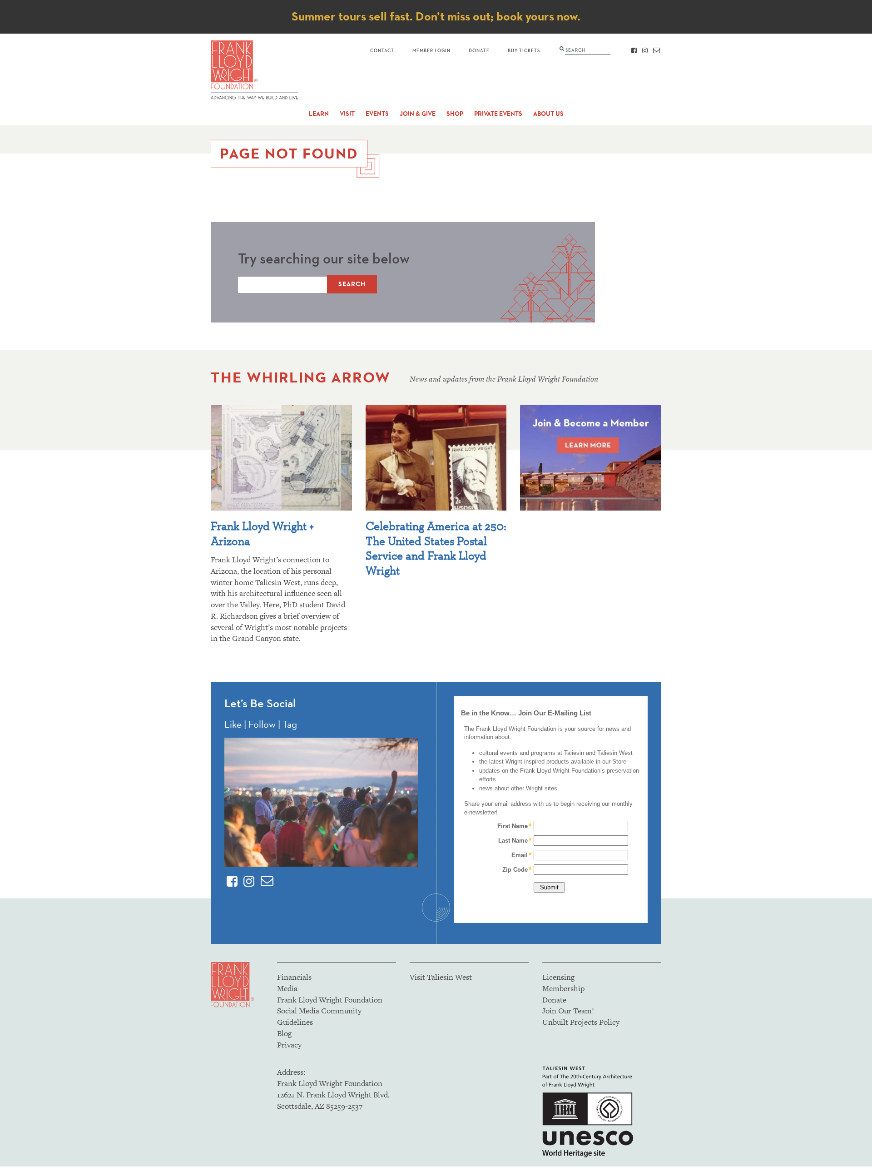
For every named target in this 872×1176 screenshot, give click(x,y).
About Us (548, 113)
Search (352, 284)
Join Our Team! (568, 1010)
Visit (347, 113)
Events (377, 113)
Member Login (431, 50)
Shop (454, 113)
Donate (479, 50)
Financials (294, 977)
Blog (284, 1033)
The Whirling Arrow (301, 377)
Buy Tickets (524, 50)
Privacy (289, 1044)
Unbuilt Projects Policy (580, 1022)
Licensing (558, 977)
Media (287, 988)
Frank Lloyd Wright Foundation (329, 999)
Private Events (498, 113)
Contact (382, 50)
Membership (563, 988)
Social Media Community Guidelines (319, 1016)
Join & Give (418, 113)
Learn (319, 113)
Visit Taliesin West (441, 977)
